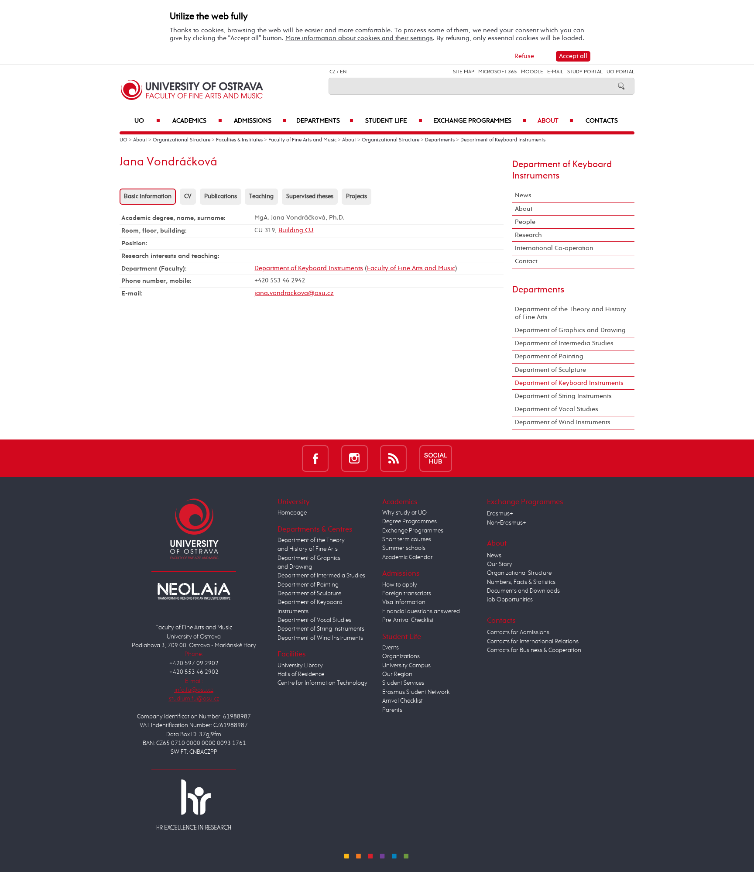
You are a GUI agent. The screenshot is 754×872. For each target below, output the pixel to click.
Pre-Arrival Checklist (408, 620)
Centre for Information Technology (322, 683)
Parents (392, 710)
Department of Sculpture (550, 370)
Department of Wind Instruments (562, 422)
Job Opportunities (510, 600)
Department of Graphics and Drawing (570, 330)
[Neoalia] (194, 591)
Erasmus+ (500, 514)
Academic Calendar (407, 557)
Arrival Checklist (402, 701)
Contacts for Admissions (518, 632)
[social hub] (435, 458)
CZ (332, 72)
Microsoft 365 (497, 72)
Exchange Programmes (480, 121)
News (523, 195)
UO (147, 121)
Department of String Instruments (563, 396)
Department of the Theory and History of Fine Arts (570, 313)
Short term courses (406, 539)
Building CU (295, 230)
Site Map (463, 72)
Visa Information (403, 602)
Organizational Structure (181, 140)
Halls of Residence (301, 674)
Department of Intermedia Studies (564, 343)
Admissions (260, 121)
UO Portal (620, 72)
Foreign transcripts (406, 593)
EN (343, 72)
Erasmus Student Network (416, 692)
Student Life (393, 121)
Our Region (397, 674)
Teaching (261, 196)
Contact (526, 261)
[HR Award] (194, 804)
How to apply (399, 585)
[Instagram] (354, 458)
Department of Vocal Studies (556, 409)
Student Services (403, 683)
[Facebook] (315, 458)
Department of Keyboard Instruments (502, 140)
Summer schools (403, 548)
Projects (356, 196)
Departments (324, 121)
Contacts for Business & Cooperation (534, 650)
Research (528, 235)
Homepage (292, 513)
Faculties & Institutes (239, 140)
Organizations (401, 656)
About (555, 121)
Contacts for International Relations (533, 642)
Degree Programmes (409, 521)
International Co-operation (554, 248)
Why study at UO (404, 513)
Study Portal (585, 72)
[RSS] (393, 458)
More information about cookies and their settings (359, 38)
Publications (220, 196)
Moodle (532, 72)
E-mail (555, 72)
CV (188, 196)
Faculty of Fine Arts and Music (302, 140)
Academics (197, 121)
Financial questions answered (421, 611)
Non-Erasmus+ (506, 523)
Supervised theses (309, 196)
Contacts (602, 121)
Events (390, 648)
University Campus (406, 666)
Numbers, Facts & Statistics (521, 582)
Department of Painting (549, 356)
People (525, 222)
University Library (300, 666)
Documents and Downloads (523, 591)
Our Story (499, 564)
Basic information (147, 196)
